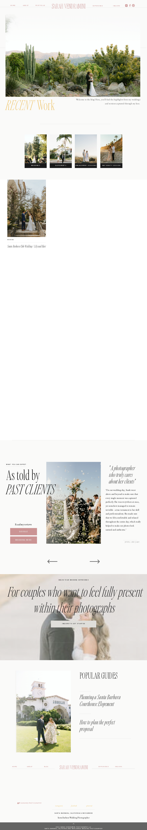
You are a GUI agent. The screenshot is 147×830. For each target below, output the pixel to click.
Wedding (10, 239)
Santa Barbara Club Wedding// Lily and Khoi (26, 246)
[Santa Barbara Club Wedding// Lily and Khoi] (26, 208)
